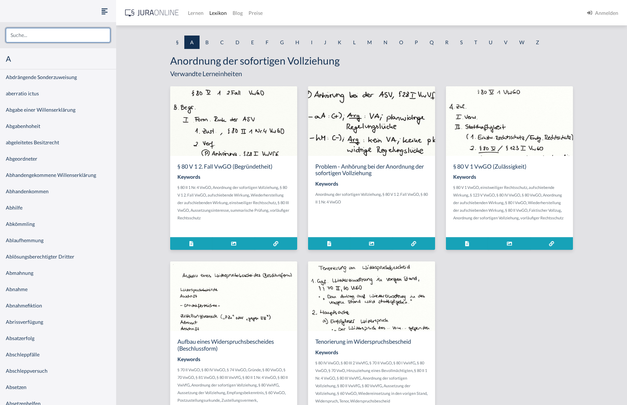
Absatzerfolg (20, 338)
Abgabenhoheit (23, 126)
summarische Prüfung (249, 210)
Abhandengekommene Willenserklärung (51, 175)
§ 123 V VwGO (482, 195)
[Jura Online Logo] (152, 13)
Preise (256, 13)
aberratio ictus (22, 93)
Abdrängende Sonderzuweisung (41, 77)
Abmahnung (19, 273)
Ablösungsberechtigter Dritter (40, 256)
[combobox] (58, 35)
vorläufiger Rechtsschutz (542, 217)
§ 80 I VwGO (515, 202)
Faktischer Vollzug (545, 210)
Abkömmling (20, 224)
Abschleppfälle (23, 354)
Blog (238, 13)
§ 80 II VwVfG (348, 385)
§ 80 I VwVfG (404, 362)
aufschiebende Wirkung (228, 195)
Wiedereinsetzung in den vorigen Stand (392, 393)
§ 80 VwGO (531, 195)
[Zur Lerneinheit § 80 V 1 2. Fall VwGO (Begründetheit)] (276, 243)
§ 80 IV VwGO (508, 195)
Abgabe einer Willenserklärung (40, 110)
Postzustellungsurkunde (198, 400)
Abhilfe (14, 207)
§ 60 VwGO (275, 392)
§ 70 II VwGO (188, 369)
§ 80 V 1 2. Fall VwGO (400, 194)
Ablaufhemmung (25, 240)
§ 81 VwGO (205, 377)
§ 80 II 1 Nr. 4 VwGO (194, 187)
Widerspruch (326, 400)
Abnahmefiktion (24, 305)
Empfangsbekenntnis (245, 392)
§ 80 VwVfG (268, 385)
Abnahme (17, 289)
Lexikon (218, 13)
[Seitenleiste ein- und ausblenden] (104, 11)
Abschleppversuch (27, 371)
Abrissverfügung (24, 322)
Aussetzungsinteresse (209, 210)
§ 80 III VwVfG (229, 377)
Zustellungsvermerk (239, 400)
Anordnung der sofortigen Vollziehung (245, 187)
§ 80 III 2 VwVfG (354, 362)
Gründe (254, 369)
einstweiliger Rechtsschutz (252, 202)
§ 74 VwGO (236, 369)
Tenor (344, 400)
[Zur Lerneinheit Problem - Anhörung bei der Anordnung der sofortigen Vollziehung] (414, 243)
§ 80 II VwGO (516, 210)
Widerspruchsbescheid (370, 400)
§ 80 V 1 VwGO (466, 187)
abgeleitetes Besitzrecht (32, 142)
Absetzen (16, 387)
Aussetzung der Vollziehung (201, 392)
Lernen (196, 13)
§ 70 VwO (336, 370)
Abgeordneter (21, 159)
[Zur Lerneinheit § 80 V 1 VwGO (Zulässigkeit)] (551, 243)
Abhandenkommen (27, 191)
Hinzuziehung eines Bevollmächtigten (380, 370)
